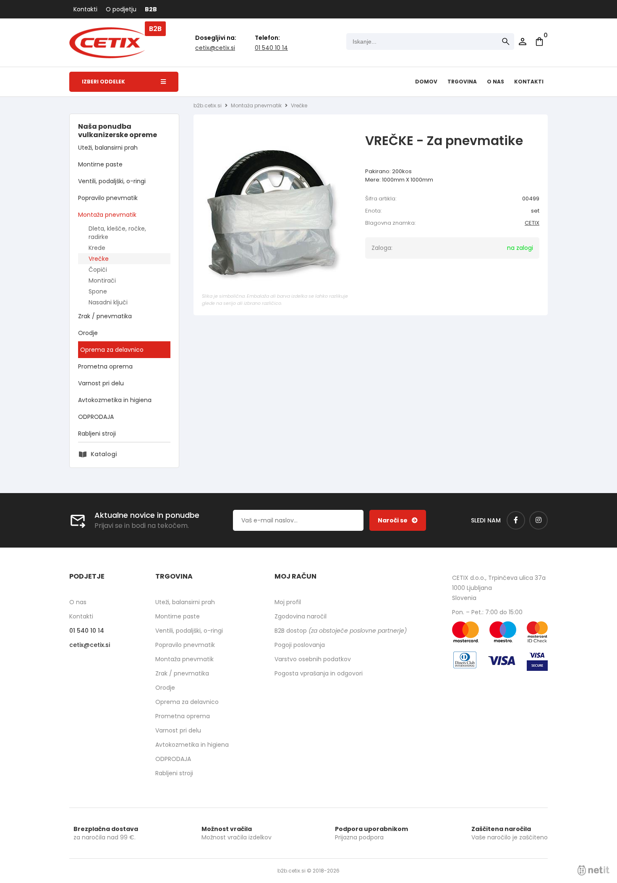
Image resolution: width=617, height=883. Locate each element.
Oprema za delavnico (112, 349)
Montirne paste (100, 164)
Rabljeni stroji (97, 433)
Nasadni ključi (108, 302)
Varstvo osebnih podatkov (313, 659)
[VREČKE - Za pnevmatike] (277, 215)
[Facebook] (516, 520)
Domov (426, 81)
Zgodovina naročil (301, 616)
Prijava (522, 41)
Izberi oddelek (103, 81)
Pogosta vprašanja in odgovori (319, 673)
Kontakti (85, 9)
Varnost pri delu (101, 383)
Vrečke (99, 259)
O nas (495, 81)
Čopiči (98, 269)
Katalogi (104, 454)
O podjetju (121, 9)
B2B (151, 9)
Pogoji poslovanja (300, 645)
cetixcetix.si (215, 48)
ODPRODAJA (96, 417)
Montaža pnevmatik (107, 214)
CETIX (532, 223)
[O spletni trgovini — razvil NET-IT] (593, 870)
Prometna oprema (105, 366)
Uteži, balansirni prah (108, 147)
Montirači (102, 280)
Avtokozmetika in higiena (115, 400)
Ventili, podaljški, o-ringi (112, 181)
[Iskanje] (505, 41)
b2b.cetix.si (207, 105)
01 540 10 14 (271, 48)
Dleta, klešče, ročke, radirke (117, 232)
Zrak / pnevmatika (105, 316)
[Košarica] (539, 41)
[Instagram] (538, 520)
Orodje (88, 333)
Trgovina (462, 81)
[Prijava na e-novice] (397, 520)
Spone (98, 291)
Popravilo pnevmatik (108, 198)
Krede (97, 248)
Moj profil (288, 602)
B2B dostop (341, 630)
